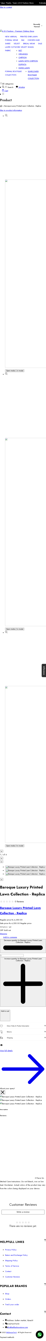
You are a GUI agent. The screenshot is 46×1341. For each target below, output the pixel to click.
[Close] (2, 1092)
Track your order (12, 1304)
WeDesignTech (11, 1332)
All (1, 106)
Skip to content (6, 7)
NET (20, 50)
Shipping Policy (11, 1260)
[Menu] (2, 94)
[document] (23, 1100)
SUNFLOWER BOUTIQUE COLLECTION (33, 75)
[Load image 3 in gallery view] (25, 874)
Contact (8, 1271)
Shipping (3, 933)
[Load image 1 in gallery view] (25, 867)
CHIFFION (23, 57)
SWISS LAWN (24, 68)
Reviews (3, 1115)
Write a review (23, 1212)
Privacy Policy (10, 1249)
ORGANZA (23, 54)
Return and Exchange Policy (16, 1255)
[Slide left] (1, 851)
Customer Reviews (12, 1276)
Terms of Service (12, 1266)
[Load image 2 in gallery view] (25, 870)
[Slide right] (1, 858)
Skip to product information (11, 110)
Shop (7, 1293)
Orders (8, 1299)
